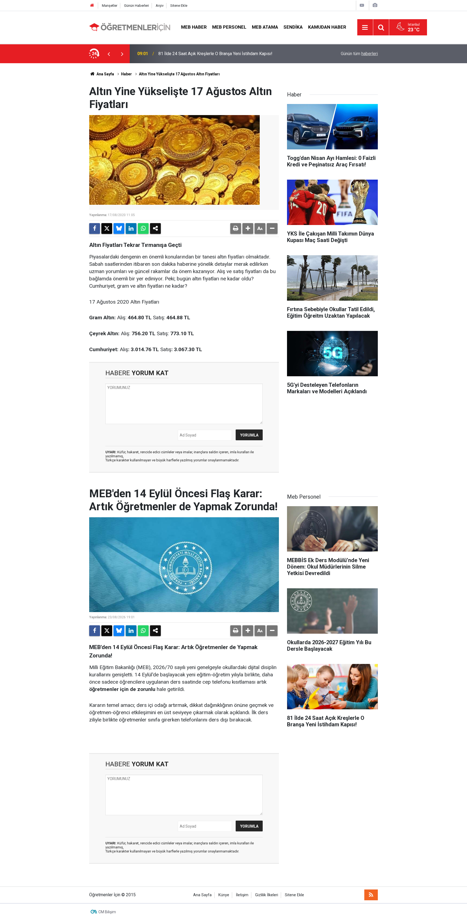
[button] (247, 228)
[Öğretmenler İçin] (129, 26)
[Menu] (365, 27)
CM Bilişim (107, 912)
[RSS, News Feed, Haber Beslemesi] (371, 894)
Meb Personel (229, 27)
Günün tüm (359, 53)
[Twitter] (106, 228)
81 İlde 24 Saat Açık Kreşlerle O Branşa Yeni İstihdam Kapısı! (215, 53)
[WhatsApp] (143, 228)
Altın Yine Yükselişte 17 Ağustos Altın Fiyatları (179, 74)
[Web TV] (362, 5)
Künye (223, 895)
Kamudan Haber (327, 27)
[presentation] (108, 54)
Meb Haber (194, 27)
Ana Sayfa (105, 74)
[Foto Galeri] (375, 5)
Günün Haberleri (136, 6)
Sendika (293, 27)
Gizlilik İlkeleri (266, 895)
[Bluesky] (119, 228)
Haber (126, 74)
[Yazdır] (235, 228)
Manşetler (109, 6)
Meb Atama (265, 27)
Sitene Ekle (178, 6)
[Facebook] (94, 228)
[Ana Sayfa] (92, 6)
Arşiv (160, 6)
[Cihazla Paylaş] (155, 228)
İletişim (242, 895)
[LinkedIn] (131, 228)
